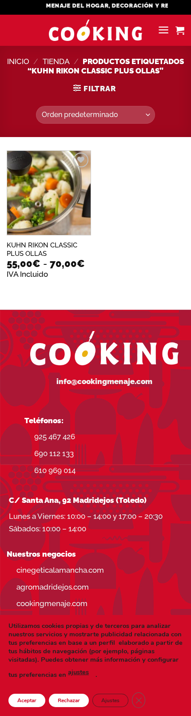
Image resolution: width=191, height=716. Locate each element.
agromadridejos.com (52, 587)
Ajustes (110, 700)
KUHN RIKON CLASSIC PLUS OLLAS (42, 249)
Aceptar (26, 700)
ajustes (78, 671)
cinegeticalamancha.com (60, 570)
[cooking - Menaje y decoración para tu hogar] (96, 30)
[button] (163, 30)
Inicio (18, 61)
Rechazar (69, 700)
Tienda (56, 61)
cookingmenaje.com (52, 603)
